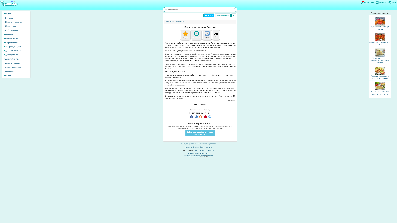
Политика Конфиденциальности (198, 153)
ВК (196, 150)
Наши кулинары (206, 147)
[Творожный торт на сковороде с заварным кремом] (380, 52)
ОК (200, 150)
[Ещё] (233, 15)
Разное (8, 75)
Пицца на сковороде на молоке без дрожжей (380, 77)
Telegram (210, 150)
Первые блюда (11, 38)
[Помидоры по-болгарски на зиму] (380, 37)
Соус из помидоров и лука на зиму (380, 27)
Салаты (8, 13)
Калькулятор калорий (188, 144)
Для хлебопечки (12, 58)
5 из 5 (206, 106)
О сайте (196, 147)
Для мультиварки (12, 62)
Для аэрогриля (11, 54)
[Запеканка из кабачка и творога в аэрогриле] (380, 86)
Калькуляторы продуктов (207, 144)
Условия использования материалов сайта (198, 155)
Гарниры (9, 34)
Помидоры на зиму (222, 15)
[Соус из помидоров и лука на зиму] (380, 21)
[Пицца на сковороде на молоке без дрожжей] (380, 70)
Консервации (11, 71)
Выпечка (9, 17)
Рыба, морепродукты (14, 30)
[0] (208, 36)
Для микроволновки (14, 67)
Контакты (188, 147)
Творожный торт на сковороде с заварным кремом (380, 60)
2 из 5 (196, 106)
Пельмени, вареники (14, 21)
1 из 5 (193, 106)
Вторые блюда (11, 42)
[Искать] (234, 9)
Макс (204, 150)
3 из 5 (200, 106)
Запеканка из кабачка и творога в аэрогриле (380, 92)
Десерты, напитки (13, 50)
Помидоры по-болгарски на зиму (379, 43)
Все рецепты (209, 15)
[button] (216, 33)
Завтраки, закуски (13, 46)
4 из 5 (203, 106)
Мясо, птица (10, 26)
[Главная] (9, 3)
